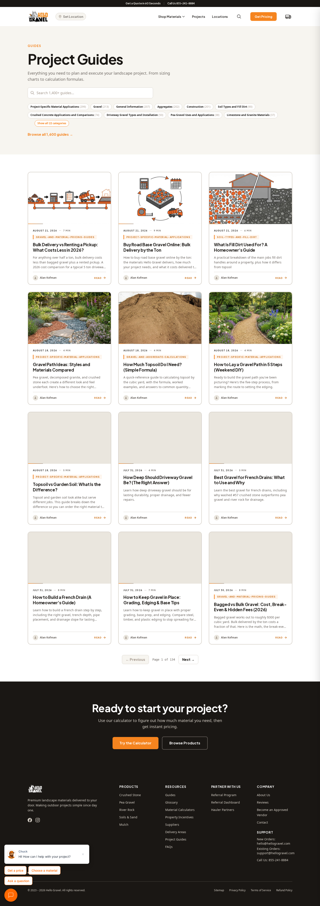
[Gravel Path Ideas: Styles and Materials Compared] (69, 348)
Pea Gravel (127, 802)
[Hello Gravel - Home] (38, 16)
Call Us (181, 3)
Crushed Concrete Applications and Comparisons (64, 115)
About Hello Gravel (41, 872)
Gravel (101, 107)
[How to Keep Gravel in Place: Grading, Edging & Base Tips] (160, 588)
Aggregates (168, 107)
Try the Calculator (136, 743)
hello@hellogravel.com (273, 843)
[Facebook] (30, 820)
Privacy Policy (237, 890)
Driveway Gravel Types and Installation (135, 115)
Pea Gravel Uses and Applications (195, 115)
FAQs (169, 847)
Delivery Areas (175, 832)
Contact (262, 822)
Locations (220, 16)
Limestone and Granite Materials (251, 115)
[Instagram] (37, 820)
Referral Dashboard (225, 802)
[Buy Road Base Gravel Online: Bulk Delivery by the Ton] (160, 228)
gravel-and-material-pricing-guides (65, 237)
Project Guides (175, 839)
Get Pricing (263, 16)
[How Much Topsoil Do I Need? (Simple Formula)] (160, 348)
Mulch (123, 824)
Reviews (263, 802)
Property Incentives (179, 817)
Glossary (171, 802)
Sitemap (219, 890)
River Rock (126, 810)
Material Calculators (180, 810)
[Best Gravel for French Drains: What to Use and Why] (250, 468)
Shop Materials (169, 16)
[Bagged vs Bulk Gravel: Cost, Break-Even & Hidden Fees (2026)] (250, 588)
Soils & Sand (128, 817)
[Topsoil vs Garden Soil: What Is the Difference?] (69, 468)
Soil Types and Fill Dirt (235, 107)
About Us (263, 795)
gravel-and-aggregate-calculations (156, 356)
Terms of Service (261, 890)
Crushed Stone (130, 795)
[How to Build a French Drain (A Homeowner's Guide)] (69, 588)
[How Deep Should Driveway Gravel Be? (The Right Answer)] (160, 468)
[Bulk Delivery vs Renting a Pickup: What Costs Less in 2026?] (69, 228)
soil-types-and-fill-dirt (237, 237)
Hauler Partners (222, 810)
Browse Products (184, 743)
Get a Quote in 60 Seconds (143, 3)
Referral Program (223, 795)
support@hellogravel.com (276, 853)
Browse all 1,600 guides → (50, 134)
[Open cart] (288, 16)
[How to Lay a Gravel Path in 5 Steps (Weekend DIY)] (250, 348)
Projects (198, 16)
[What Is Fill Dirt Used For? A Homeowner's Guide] (250, 228)
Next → (188, 659)
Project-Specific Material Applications (58, 107)
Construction (199, 107)
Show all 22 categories (51, 123)
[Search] (239, 16)
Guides (170, 795)
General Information (133, 107)
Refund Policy (284, 890)
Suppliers (172, 824)
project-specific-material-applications (158, 237)
